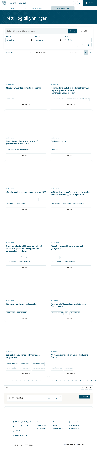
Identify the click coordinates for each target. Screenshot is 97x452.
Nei (49, 398)
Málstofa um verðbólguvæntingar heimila (23, 88)
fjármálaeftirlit (84, 99)
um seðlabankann (11, 261)
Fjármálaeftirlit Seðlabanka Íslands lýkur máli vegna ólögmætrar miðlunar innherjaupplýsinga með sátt (70, 90)
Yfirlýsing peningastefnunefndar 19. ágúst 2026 (26, 192)
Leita (73, 31)
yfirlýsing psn (10, 203)
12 (85, 52)
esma (82, 257)
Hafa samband (41, 422)
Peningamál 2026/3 (59, 141)
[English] (75, 3)
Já (56, 398)
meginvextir (10, 199)
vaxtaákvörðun (20, 199)
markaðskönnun (21, 312)
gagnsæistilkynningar (72, 99)
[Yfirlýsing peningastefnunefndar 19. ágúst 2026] (26, 174)
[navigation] (90, 3)
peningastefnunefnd (32, 199)
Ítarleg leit (84, 31)
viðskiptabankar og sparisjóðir (15, 257)
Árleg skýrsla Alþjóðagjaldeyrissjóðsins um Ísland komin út (68, 305)
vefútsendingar (56, 203)
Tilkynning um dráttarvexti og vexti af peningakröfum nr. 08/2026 (22, 142)
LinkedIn (73, 422)
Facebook (74, 428)
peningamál (55, 149)
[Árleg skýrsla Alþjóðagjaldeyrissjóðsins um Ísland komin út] (71, 286)
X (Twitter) (74, 425)
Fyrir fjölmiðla (41, 428)
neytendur (55, 257)
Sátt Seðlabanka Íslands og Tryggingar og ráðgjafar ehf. (23, 356)
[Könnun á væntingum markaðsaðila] (26, 286)
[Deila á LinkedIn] (90, 388)
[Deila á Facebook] (82, 388)
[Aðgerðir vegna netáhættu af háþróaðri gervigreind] (71, 228)
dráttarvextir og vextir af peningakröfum (18, 149)
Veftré (55, 425)
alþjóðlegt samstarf (24, 261)
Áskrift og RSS (41, 425)
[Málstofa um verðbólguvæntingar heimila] (26, 70)
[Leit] (79, 3)
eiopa (77, 257)
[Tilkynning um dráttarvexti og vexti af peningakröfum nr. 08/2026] (26, 123)
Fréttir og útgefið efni (37, 8)
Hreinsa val (83, 45)
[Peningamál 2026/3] (71, 123)
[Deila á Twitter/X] (86, 388)
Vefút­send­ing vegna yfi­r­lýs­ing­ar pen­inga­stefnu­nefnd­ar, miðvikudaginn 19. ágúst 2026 (71, 193)
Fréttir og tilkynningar (63, 8)
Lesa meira (25, 104)
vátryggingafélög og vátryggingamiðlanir (18, 368)
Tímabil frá (8, 36)
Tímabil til (37, 36)
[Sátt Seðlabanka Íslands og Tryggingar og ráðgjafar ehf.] (26, 337)
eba (38, 257)
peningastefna (11, 99)
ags (66, 312)
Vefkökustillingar (58, 428)
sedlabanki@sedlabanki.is (22, 426)
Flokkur (66, 36)
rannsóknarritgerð (57, 368)
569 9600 (17, 431)
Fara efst (84, 397)
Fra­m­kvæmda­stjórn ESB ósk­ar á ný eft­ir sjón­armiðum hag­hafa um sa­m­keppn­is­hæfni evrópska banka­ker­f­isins (25, 248)
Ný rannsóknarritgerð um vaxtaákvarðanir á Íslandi (69, 356)
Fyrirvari (55, 422)
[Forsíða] (16, 3)
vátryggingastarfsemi (38, 363)
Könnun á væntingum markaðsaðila (21, 304)
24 (90, 52)
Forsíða (12, 8)
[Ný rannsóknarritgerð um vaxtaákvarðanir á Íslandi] (71, 337)
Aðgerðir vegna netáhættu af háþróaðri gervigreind (67, 247)
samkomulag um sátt (57, 99)
